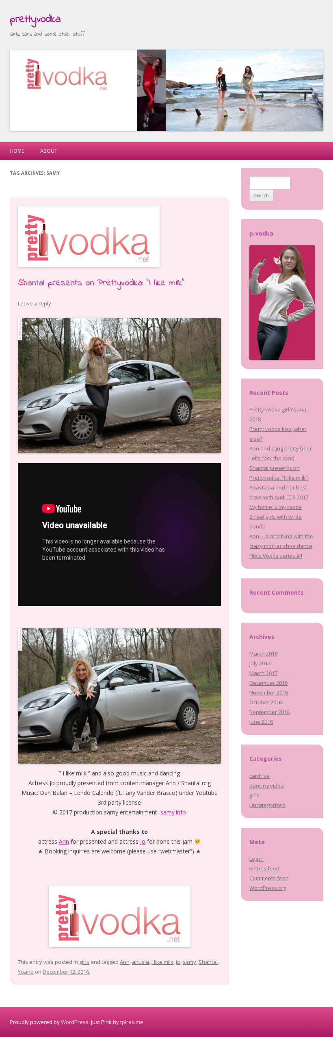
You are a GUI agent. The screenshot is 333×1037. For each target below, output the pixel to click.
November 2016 (268, 692)
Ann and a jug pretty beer (280, 448)
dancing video (266, 785)
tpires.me (131, 1022)
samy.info (173, 812)
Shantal (208, 962)
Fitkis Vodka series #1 (276, 555)
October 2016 (265, 702)
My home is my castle (275, 507)
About (48, 150)
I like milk (162, 962)
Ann (64, 841)
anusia (140, 962)
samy (189, 962)
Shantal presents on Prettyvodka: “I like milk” (101, 283)
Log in (256, 858)
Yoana (26, 971)
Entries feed (264, 868)
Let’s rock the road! (272, 458)
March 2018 (263, 653)
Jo (142, 841)
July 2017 (259, 663)
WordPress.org (267, 888)
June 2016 (261, 721)
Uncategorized (267, 805)
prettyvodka (35, 19)
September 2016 (269, 712)
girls (84, 962)
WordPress (75, 1022)
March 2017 (263, 673)
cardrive (259, 775)
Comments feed (269, 878)
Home (17, 150)
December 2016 (268, 682)
